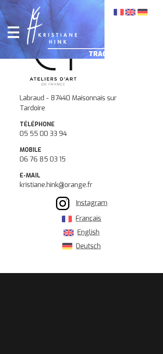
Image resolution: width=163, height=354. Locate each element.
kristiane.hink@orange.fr (56, 184)
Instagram (91, 202)
